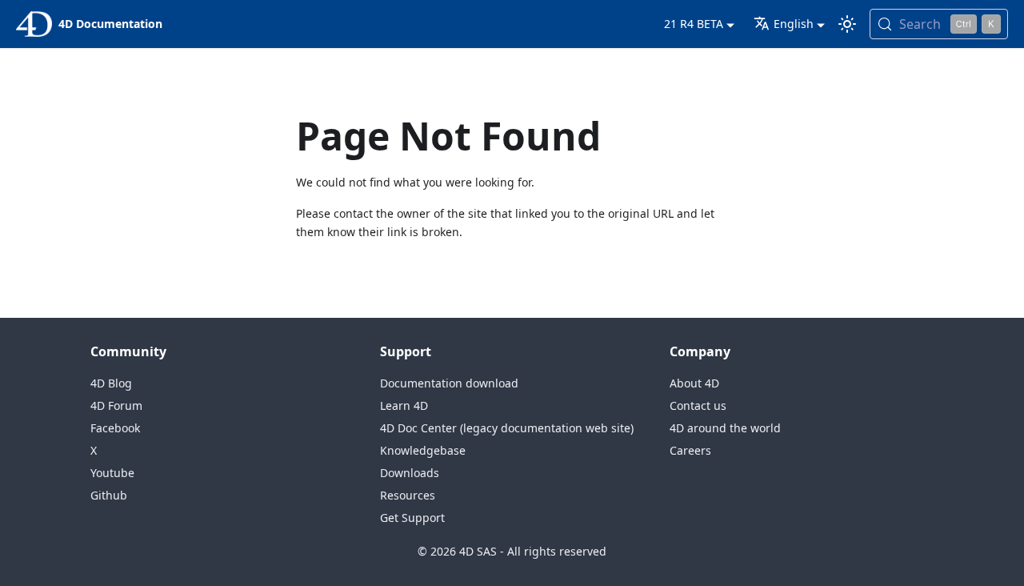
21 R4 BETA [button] (693, 23)
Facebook (115, 427)
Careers (690, 450)
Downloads (409, 472)
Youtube (112, 472)
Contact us (698, 405)
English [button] (794, 23)
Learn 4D (404, 405)
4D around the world (725, 427)
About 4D (694, 383)
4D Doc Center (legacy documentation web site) (507, 427)
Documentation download (449, 383)
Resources (407, 495)
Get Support (412, 517)
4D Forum (116, 405)
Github (108, 495)
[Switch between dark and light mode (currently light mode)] (847, 24)
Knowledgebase (423, 450)
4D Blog (111, 383)
